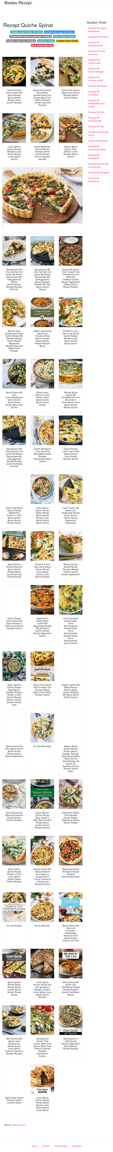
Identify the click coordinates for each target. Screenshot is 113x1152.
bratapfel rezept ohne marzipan (21, 40)
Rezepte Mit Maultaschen (94, 180)
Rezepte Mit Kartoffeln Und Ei (98, 134)
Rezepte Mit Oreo (96, 112)
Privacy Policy (60, 1145)
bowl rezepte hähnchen (42, 45)
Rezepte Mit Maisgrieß (98, 172)
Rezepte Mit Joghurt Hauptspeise (97, 30)
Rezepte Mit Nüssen (97, 85)
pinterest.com (19, 1124)
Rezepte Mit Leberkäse (93, 93)
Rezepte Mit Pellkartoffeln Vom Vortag (96, 103)
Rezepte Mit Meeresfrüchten (95, 44)
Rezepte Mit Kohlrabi (98, 140)
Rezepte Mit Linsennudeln (94, 61)
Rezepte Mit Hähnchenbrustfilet (97, 148)
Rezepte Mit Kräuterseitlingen (96, 70)
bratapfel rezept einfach (67, 40)
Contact (45, 1145)
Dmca (34, 1145)
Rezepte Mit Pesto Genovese (96, 53)
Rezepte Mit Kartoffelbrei (93, 157)
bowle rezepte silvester (64, 36)
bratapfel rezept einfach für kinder (26, 32)
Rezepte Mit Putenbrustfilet (95, 119)
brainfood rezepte (46, 40)
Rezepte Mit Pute (96, 126)
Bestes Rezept (18, 2)
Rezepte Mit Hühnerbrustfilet (95, 79)
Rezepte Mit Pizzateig (98, 36)
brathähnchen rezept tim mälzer (59, 32)
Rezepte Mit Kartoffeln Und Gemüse (98, 165)
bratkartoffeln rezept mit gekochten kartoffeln (30, 36)
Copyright (76, 1145)
